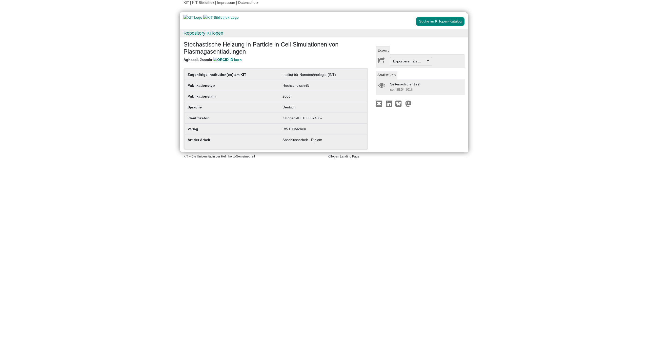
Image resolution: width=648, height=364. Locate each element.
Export (383, 50)
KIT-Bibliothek (203, 3)
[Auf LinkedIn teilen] (389, 103)
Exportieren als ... (409, 61)
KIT (186, 3)
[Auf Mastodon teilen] (408, 103)
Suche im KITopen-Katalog (440, 21)
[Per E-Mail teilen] (379, 103)
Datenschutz (248, 3)
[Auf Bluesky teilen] (399, 103)
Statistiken (386, 75)
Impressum (226, 3)
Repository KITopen (203, 33)
